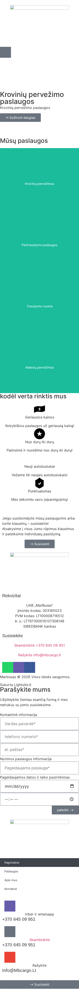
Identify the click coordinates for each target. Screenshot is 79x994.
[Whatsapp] (7, 667)
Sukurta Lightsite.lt (15, 684)
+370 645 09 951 (18, 919)
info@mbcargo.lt (19, 970)
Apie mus (10, 880)
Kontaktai (10, 889)
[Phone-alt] (5, 52)
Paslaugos (11, 871)
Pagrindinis (11, 862)
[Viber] (18, 667)
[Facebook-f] (29, 667)
